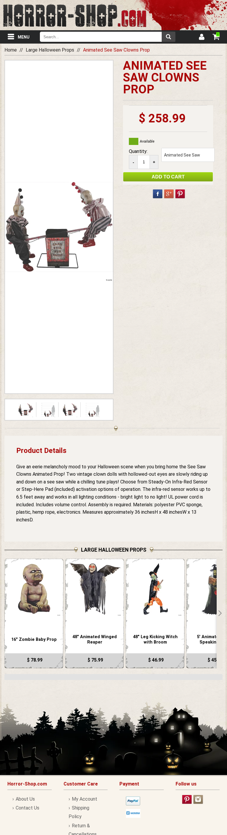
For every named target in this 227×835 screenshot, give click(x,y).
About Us (25, 799)
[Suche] (168, 37)
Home (10, 50)
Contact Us (27, 808)
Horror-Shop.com (74, 15)
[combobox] (107, 37)
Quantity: (138, 151)
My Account (84, 799)
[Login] (201, 37)
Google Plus (169, 193)
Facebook (158, 193)
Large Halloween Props (50, 50)
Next (220, 613)
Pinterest (180, 193)
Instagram (198, 799)
